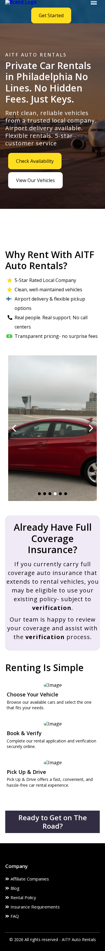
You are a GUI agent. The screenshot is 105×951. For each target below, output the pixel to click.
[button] (94, 2)
